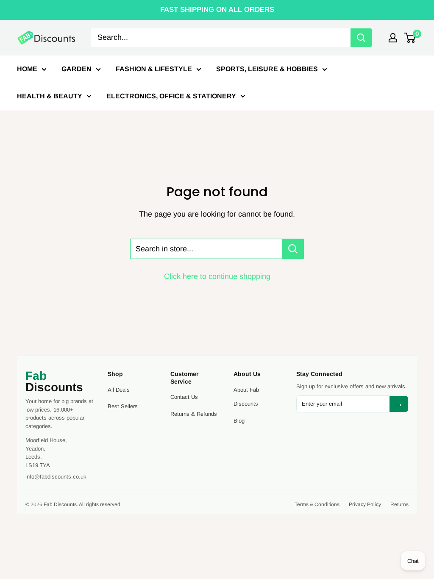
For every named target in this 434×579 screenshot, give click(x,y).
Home (27, 68)
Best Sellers (123, 406)
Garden (76, 68)
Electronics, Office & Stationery (171, 96)
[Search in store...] (293, 249)
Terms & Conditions (317, 504)
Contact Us (184, 397)
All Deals (119, 390)
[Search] (361, 37)
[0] (410, 38)
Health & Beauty (49, 96)
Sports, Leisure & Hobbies (267, 68)
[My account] (393, 37)
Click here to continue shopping (217, 276)
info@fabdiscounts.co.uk (55, 476)
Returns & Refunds (193, 414)
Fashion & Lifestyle (154, 68)
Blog (239, 421)
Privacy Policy (365, 504)
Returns (399, 504)
